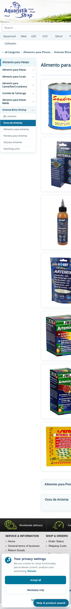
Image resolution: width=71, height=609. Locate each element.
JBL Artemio (9, 116)
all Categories (12, 52)
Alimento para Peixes (15, 62)
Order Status (56, 541)
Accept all (35, 580)
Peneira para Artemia (15, 135)
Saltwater (10, 43)
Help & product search (51, 602)
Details (31, 571)
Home (11, 541)
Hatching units (11, 148)
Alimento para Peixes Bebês (14, 101)
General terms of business (24, 545)
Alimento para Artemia (16, 129)
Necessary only (35, 590)
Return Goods (16, 550)
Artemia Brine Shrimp (14, 109)
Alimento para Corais (14, 76)
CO (45, 36)
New (24, 36)
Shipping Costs (57, 545)
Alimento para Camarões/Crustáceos (14, 84)
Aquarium (9, 36)
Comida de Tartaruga (14, 93)
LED (33, 36)
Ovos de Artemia (12, 122)
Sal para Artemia (12, 142)
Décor (59, 36)
